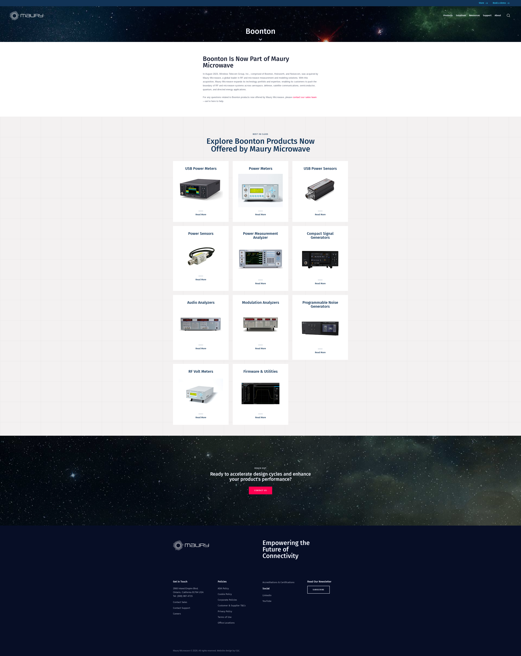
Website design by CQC (228, 650)
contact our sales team (305, 97)
